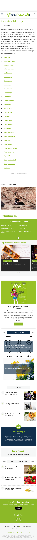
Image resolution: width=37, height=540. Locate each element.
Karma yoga (8, 93)
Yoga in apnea (8, 144)
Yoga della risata (9, 132)
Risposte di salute (17, 528)
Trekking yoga (8, 124)
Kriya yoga (7, 97)
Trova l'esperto (26, 526)
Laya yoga (7, 104)
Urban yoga (7, 128)
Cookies (28, 532)
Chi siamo (7, 526)
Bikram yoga (8, 77)
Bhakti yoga (8, 73)
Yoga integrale (9, 152)
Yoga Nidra (7, 156)
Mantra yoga (8, 108)
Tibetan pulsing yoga (24, 231)
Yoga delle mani (9, 136)
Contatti (16, 526)
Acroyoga (7, 57)
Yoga (15, 215)
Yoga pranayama (9, 164)
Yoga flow (7, 140)
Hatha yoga (8, 81)
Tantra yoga (8, 120)
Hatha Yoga (22, 228)
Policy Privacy (20, 532)
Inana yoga (7, 85)
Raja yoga (7, 116)
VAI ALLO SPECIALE (8, 184)
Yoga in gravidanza (10, 148)
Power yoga (8, 112)
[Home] (18, 15)
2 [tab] (19, 272)
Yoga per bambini (10, 160)
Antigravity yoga (9, 61)
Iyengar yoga (8, 89)
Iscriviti (18, 508)
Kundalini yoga (9, 100)
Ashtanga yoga (9, 69)
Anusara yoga (8, 65)
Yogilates (7, 168)
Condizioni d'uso (11, 532)
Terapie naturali (8, 215)
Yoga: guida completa (6, 228)
